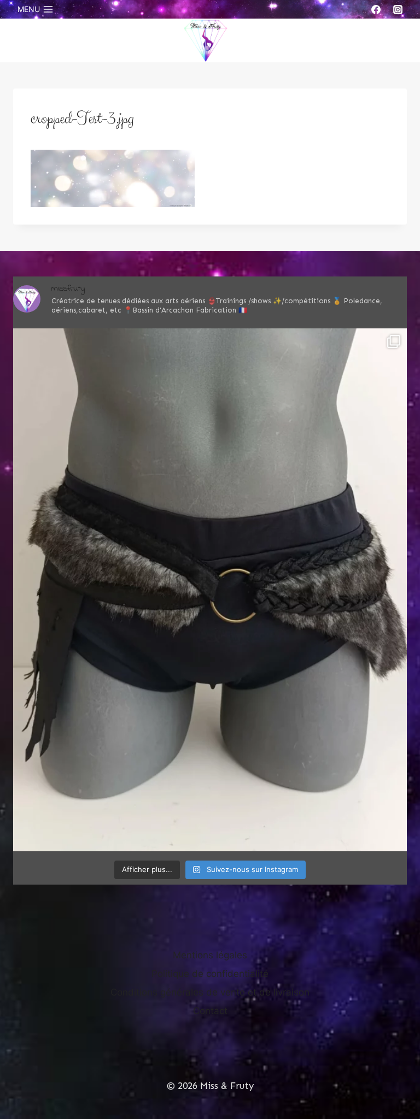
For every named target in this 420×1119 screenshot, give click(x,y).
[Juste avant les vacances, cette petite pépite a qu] (210, 590)
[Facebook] (376, 9)
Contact (210, 1010)
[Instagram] (397, 9)
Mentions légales (210, 955)
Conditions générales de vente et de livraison (210, 992)
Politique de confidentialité (210, 973)
